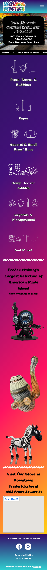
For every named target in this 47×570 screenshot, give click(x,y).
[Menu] (42, 7)
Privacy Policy (14, 538)
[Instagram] (28, 546)
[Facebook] (19, 546)
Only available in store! (23, 293)
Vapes (24, 118)
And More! (23, 250)
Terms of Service (31, 538)
